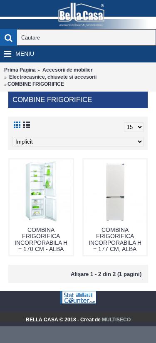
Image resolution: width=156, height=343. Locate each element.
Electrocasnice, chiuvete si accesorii (53, 77)
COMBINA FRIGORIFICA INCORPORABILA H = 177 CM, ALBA (115, 239)
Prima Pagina (20, 70)
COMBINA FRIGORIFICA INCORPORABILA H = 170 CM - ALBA (41, 239)
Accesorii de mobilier (67, 70)
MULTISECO (116, 320)
